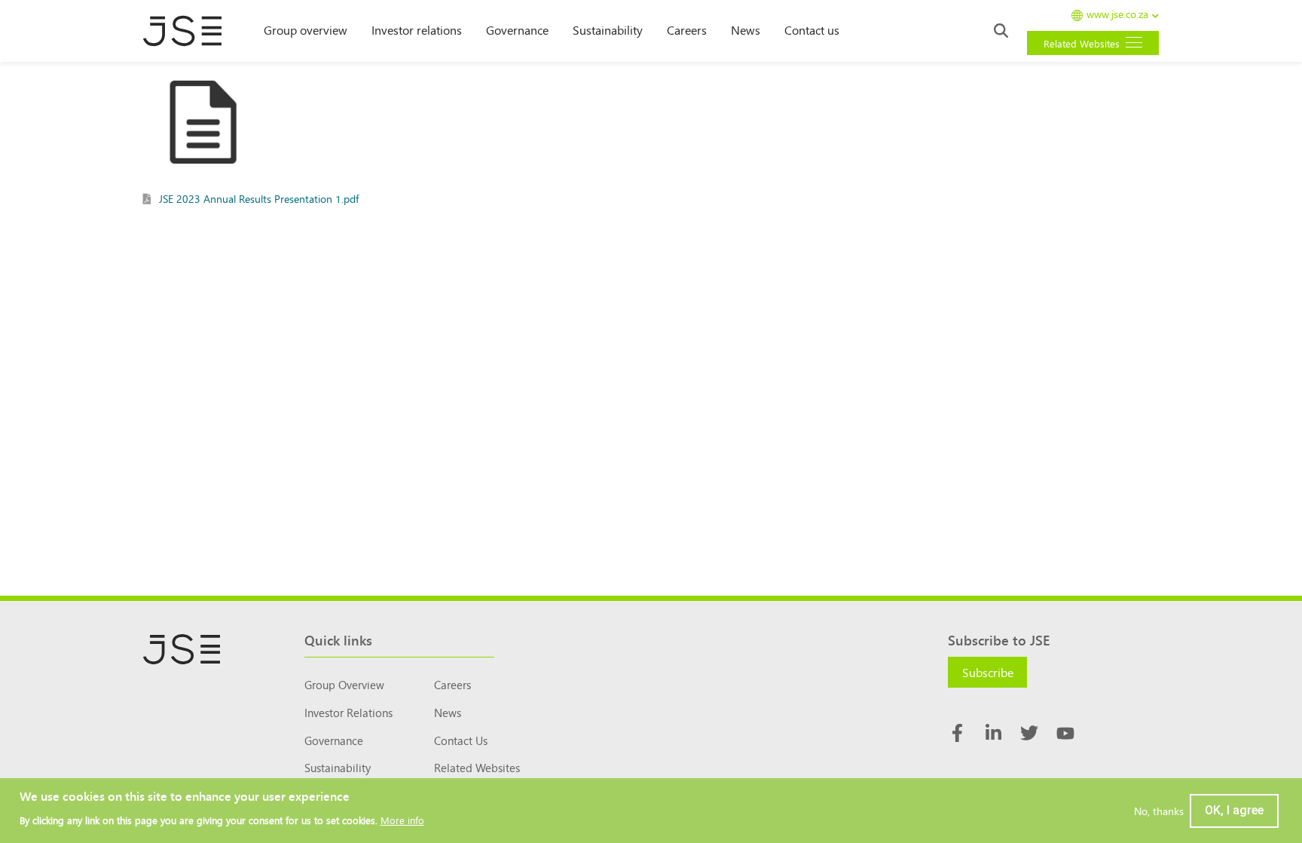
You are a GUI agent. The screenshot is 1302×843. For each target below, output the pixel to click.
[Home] (190, 31)
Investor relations (416, 29)
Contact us (811, 29)
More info (402, 820)
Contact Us (460, 740)
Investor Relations (348, 712)
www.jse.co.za (1117, 14)
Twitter (1029, 733)
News (745, 29)
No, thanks (1159, 811)
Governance (517, 29)
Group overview (305, 29)
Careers (687, 29)
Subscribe (987, 671)
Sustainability (608, 29)
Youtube (1065, 733)
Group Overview (344, 684)
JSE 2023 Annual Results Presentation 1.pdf (259, 198)
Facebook (957, 733)
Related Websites (477, 767)
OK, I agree (1234, 810)
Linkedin (993, 733)
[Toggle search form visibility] (1001, 30)
